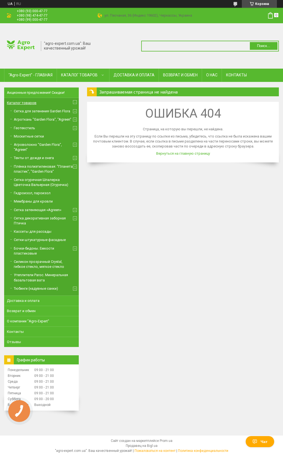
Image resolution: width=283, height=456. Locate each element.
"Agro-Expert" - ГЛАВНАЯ (31, 75)
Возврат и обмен (21, 311)
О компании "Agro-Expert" (28, 321)
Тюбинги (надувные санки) (36, 288)
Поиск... (263, 46)
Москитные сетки (29, 136)
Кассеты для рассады (32, 231)
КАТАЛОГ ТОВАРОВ (79, 75)
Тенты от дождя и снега (34, 158)
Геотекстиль (24, 128)
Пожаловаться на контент (155, 451)
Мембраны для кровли (33, 201)
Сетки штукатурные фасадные (40, 240)
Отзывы (14, 342)
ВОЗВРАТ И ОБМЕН (180, 75)
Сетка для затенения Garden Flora (42, 111)
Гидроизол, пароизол (32, 193)
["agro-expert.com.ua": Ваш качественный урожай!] (20, 45)
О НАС (212, 75)
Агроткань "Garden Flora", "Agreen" (42, 119)
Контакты (15, 332)
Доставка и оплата (23, 301)
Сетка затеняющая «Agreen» (37, 210)
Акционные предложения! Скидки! (36, 92)
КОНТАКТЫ (236, 75)
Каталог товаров (21, 103)
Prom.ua (166, 441)
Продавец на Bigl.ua (142, 446)
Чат (264, 441)
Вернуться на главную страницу (183, 153)
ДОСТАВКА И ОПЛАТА (134, 75)
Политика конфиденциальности (203, 451)
